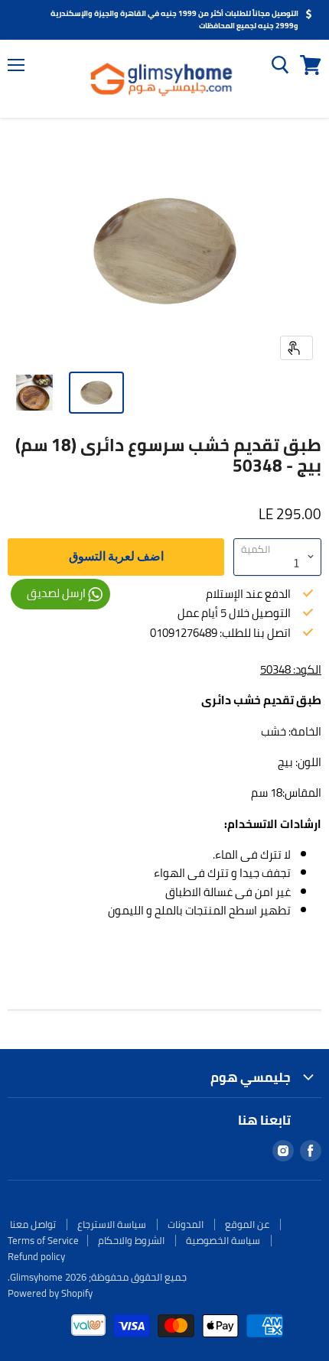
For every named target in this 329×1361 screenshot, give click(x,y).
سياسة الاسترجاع (111, 1224)
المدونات (185, 1224)
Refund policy (36, 1256)
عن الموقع (247, 1224)
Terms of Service (43, 1240)
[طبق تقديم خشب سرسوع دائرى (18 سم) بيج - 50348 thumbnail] (96, 392)
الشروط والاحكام (131, 1240)
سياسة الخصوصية (223, 1240)
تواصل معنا (33, 1224)
